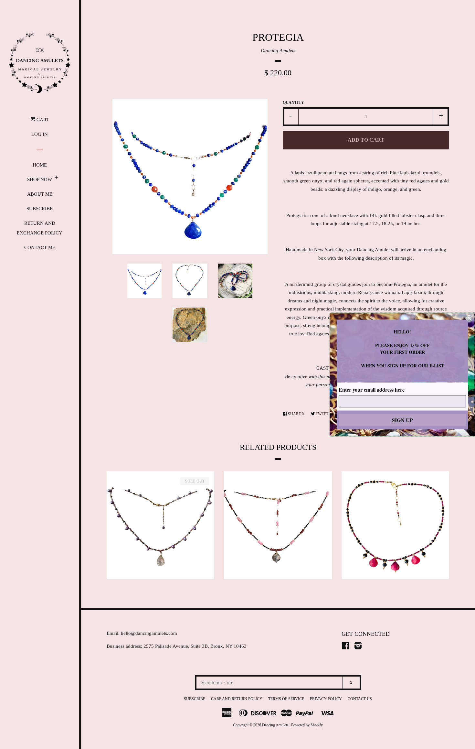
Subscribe (194, 699)
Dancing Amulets (278, 50)
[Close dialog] (469, 318)
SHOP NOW (39, 179)
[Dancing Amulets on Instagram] (358, 647)
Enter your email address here (372, 389)
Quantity (293, 102)
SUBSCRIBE (39, 208)
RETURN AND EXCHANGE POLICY (39, 228)
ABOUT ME (39, 194)
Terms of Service (286, 699)
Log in (39, 134)
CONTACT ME (39, 247)
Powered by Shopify (307, 725)
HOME (40, 165)
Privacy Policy (326, 699)
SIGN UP (402, 420)
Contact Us (360, 699)
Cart (42, 119)
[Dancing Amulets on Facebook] (346, 647)
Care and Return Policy (236, 699)
